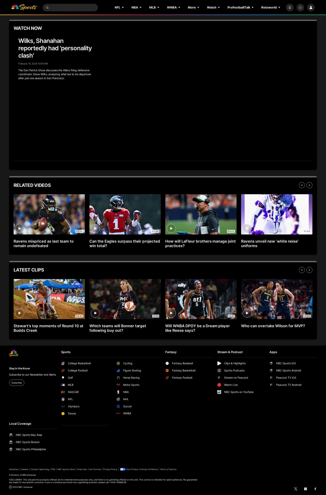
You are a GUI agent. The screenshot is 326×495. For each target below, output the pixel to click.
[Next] (309, 185)
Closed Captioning (40, 469)
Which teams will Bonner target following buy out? (117, 328)
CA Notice (153, 469)
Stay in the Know (19, 368)
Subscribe (17, 382)
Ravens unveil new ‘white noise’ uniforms (269, 243)
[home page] (24, 7)
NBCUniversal (29, 475)
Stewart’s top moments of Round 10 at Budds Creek (48, 328)
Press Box (82, 469)
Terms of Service (168, 469)
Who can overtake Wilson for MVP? (273, 326)
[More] (290, 7)
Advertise (13, 469)
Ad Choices (95, 469)
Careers (24, 469)
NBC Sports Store (66, 469)
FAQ (53, 469)
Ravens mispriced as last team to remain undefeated (44, 243)
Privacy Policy (110, 469)
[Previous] (302, 185)
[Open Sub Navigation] (123, 7)
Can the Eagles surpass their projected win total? (124, 243)
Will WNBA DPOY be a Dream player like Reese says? (197, 328)
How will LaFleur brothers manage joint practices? (200, 243)
